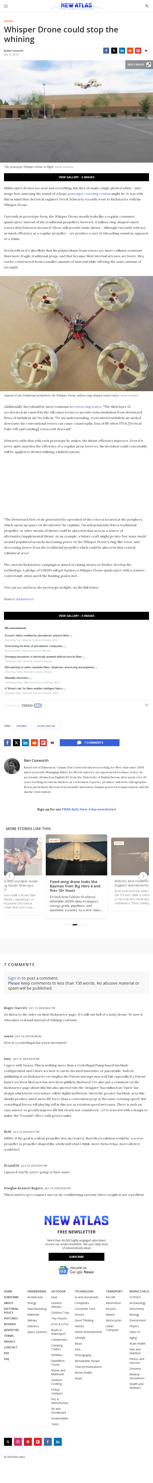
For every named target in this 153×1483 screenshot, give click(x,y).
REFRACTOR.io (139, 1291)
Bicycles (111, 1309)
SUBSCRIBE (11, 1297)
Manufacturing (36, 1309)
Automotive (113, 1303)
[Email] (146, 51)
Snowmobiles (60, 1418)
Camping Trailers (57, 1347)
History (79, 1326)
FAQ (6, 1359)
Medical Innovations (137, 1376)
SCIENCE (135, 1297)
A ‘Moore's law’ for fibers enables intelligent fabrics (34, 688)
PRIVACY (9, 1341)
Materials (33, 1314)
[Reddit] (130, 51)
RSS (6, 1353)
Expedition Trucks (58, 1362)
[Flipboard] (138, 51)
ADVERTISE (11, 1330)
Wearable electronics (17, 677)
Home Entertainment (88, 1332)
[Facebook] (106, 51)
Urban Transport (112, 1328)
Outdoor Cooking (56, 1382)
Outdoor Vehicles (56, 1305)
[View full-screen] (148, 64)
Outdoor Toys (60, 1312)
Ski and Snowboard (58, 1410)
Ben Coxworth (36, 760)
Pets (77, 1349)
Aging (133, 1338)
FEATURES (11, 1318)
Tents (55, 1424)
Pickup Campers (57, 1391)
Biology (134, 1314)
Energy (31, 1303)
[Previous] (10, 876)
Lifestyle (80, 1338)
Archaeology (137, 1303)
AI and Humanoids (86, 1297)
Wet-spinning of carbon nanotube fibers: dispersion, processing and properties (49, 667)
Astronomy (136, 1309)
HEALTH (134, 1332)
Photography (83, 1355)
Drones (9, 21)
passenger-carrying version (89, 194)
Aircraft (110, 1297)
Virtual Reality (83, 1372)
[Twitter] (114, 51)
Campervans (59, 1339)
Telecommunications (88, 1367)
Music (78, 1343)
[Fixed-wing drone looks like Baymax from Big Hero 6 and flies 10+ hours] (76, 854)
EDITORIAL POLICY (11, 1310)
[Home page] (76, 7)
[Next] (143, 876)
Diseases (135, 1368)
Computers (82, 1303)
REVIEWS (10, 1324)
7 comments (93, 742)
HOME (8, 1291)
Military (32, 1320)
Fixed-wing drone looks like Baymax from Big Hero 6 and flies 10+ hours (75, 886)
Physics (134, 1326)
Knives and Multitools (58, 1372)
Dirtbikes (57, 1355)
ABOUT (9, 1303)
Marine (110, 1314)
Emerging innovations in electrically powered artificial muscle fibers (43, 656)
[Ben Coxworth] (12, 766)
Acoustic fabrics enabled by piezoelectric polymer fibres (37, 635)
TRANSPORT (114, 1291)
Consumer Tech (85, 1309)
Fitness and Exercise (136, 1361)
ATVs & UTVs (59, 1324)
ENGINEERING (36, 1291)
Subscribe (76, 1257)
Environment (137, 1320)
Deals (78, 1378)
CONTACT (11, 1347)
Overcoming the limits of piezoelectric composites (34, 646)
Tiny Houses (59, 1318)
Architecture (35, 1297)
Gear (54, 1297)
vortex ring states (87, 407)
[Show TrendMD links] (146, 705)
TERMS (9, 1336)
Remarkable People (87, 1361)
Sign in (14, 978)
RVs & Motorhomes (59, 1401)
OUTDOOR (58, 1291)
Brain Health (137, 1343)
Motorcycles (114, 1320)
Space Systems (37, 1332)
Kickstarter (25, 599)
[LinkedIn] (122, 51)
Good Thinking (84, 1320)
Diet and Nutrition (135, 1351)
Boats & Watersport (58, 1332)
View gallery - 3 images (76, 177)
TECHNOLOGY (84, 1291)
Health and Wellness (136, 1386)
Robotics (33, 1326)
